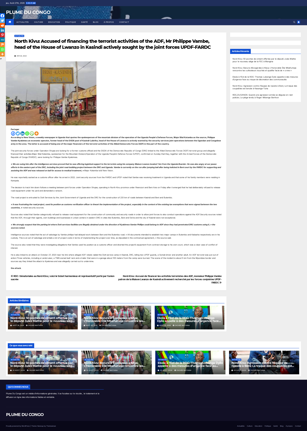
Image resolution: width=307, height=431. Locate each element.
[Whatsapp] (27, 133)
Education (54, 22)
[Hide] (1, 59)
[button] (294, 22)
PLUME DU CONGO (28, 12)
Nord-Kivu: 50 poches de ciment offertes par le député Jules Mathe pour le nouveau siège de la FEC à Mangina (42, 321)
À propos (109, 22)
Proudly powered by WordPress (18, 426)
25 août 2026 (166, 370)
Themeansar (51, 426)
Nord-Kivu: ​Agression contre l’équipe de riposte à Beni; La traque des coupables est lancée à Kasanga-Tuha (261, 366)
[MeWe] (2, 39)
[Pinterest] (2, 35)
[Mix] (2, 44)
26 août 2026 (18, 370)
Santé (84, 22)
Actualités (22, 22)
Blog (95, 22)
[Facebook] (13, 133)
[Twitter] (18, 133)
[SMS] (32, 133)
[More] (36, 133)
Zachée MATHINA (35, 325)
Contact (124, 22)
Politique (70, 22)
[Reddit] (2, 25)
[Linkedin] (22, 133)
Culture (38, 22)
